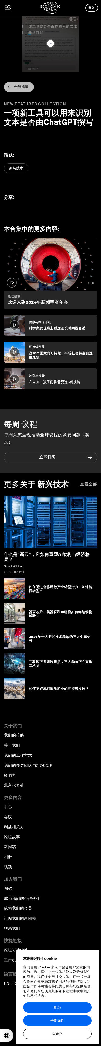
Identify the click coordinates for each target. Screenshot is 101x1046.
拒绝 (57, 1007)
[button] (50, 43)
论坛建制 (14, 296)
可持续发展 (37, 347)
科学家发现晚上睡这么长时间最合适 (57, 328)
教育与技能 (37, 375)
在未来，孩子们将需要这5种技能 (54, 382)
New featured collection (35, 104)
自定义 (57, 1034)
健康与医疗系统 (40, 322)
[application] (50, 44)
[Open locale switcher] (6, 1035)
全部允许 (57, 1021)
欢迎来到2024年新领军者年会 (38, 302)
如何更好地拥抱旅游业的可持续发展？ (59, 688)
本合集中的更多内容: (32, 228)
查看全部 (88, 484)
